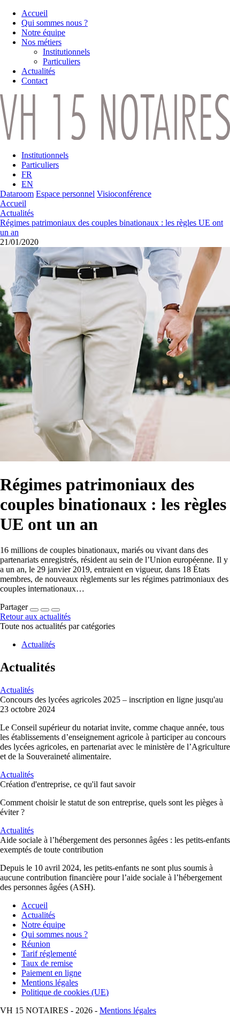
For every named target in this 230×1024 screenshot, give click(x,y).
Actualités (17, 213)
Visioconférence (124, 193)
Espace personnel (65, 193)
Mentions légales (127, 1010)
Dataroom (17, 193)
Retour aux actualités (35, 616)
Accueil (13, 203)
